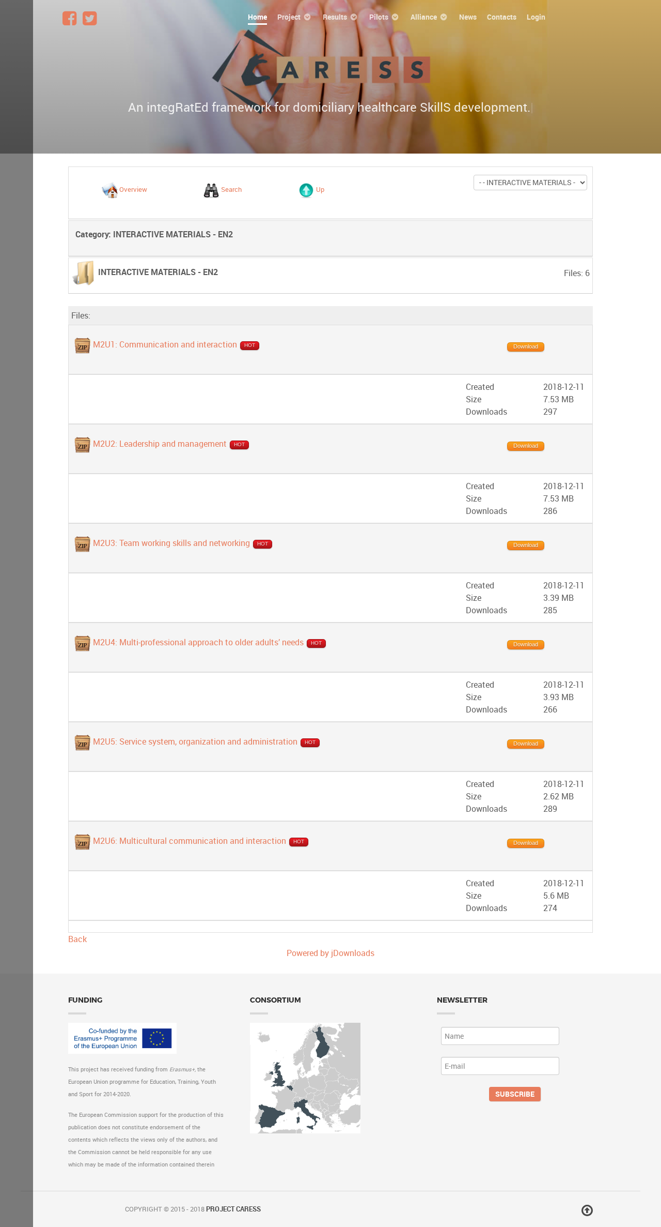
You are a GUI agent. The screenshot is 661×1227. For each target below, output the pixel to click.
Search (231, 189)
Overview (133, 189)
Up (320, 189)
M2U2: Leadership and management (160, 443)
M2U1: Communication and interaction (165, 344)
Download (525, 346)
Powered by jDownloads (330, 953)
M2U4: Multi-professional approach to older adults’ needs (198, 642)
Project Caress (233, 1209)
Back (77, 939)
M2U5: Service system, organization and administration (195, 741)
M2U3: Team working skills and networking (171, 543)
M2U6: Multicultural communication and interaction (189, 841)
